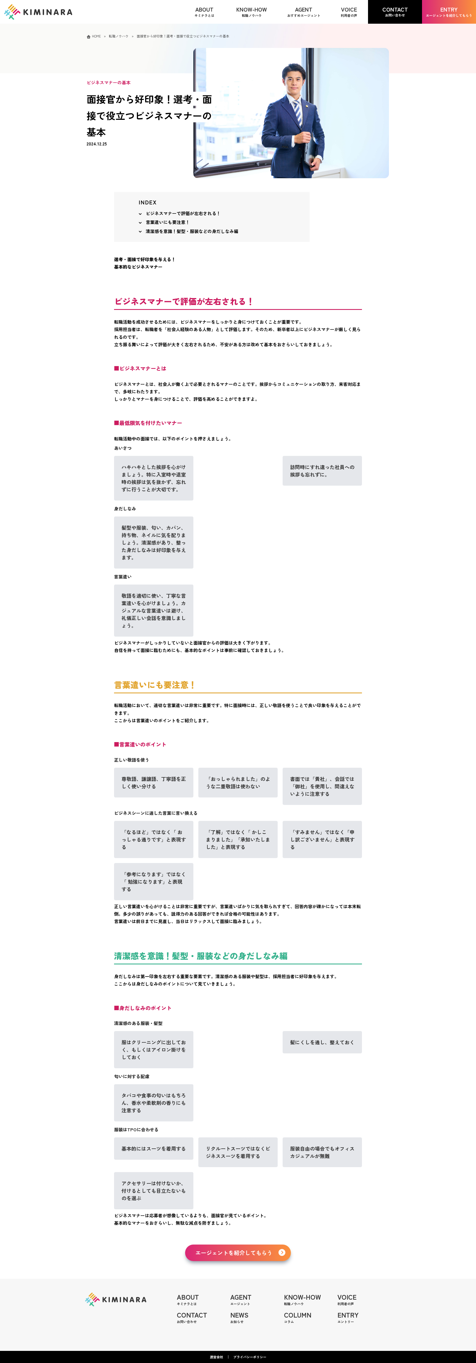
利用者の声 (346, 1299)
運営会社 (216, 1356)
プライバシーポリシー (249, 1356)
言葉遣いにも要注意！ (168, 222)
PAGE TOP (460, 1317)
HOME (96, 36)
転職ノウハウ (119, 36)
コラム (297, 1317)
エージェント (240, 1299)
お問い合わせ (192, 1317)
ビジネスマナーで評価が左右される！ (183, 213)
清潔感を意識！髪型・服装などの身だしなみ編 (192, 231)
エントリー (348, 1317)
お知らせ (239, 1317)
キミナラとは (188, 1299)
